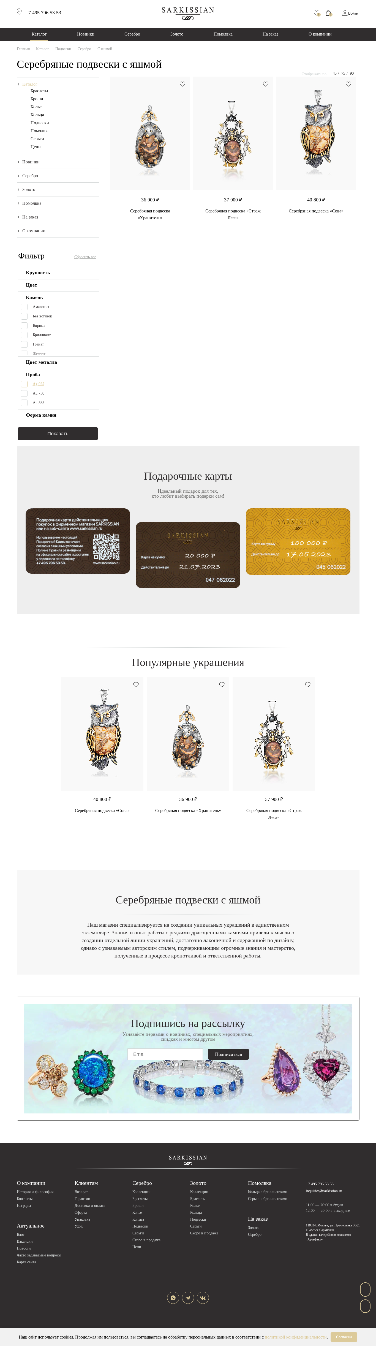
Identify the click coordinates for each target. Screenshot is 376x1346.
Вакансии (25, 1241)
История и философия (35, 1192)
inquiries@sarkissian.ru (324, 1191)
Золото (176, 34)
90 (352, 73)
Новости (24, 1248)
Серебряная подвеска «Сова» (316, 211)
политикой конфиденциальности (296, 1337)
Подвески (40, 122)
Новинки (85, 34)
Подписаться (228, 1054)
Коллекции (141, 1192)
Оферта (81, 1212)
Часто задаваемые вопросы (39, 1255)
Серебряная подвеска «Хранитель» (188, 810)
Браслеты (39, 90)
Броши (37, 98)
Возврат (81, 1192)
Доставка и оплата (90, 1206)
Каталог (39, 34)
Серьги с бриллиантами (267, 1199)
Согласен (344, 1337)
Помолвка (223, 34)
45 (335, 73)
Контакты (24, 1199)
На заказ (270, 34)
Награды (24, 1206)
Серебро (132, 34)
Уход (79, 1226)
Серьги (37, 138)
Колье (36, 106)
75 (343, 73)
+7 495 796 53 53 (320, 1184)
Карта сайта (26, 1262)
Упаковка (82, 1219)
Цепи (36, 146)
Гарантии (82, 1199)
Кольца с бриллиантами (267, 1192)
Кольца (37, 114)
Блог (20, 1234)
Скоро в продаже (146, 1240)
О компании (320, 34)
